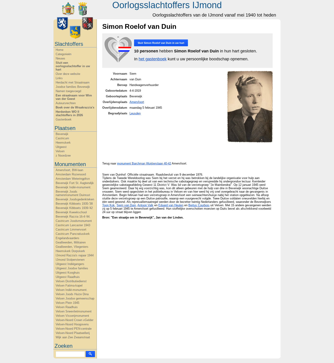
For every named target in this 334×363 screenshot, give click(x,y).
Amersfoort (137, 102)
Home (59, 50)
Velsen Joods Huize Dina (72, 294)
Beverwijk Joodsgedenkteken (75, 199)
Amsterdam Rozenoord (71, 174)
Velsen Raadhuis (67, 307)
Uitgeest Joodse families (72, 268)
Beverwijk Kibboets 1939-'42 (74, 208)
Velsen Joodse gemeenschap (75, 298)
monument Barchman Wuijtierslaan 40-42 (144, 163)
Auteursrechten (66, 103)
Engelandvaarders (67, 238)
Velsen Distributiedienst (71, 281)
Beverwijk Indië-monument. (73, 187)
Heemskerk (63, 142)
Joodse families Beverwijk (73, 86)
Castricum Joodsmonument (74, 221)
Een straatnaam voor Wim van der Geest (74, 97)
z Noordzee (63, 155)
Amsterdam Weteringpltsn (73, 178)
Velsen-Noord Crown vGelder (74, 320)
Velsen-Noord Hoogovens (72, 324)
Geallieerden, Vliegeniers (72, 246)
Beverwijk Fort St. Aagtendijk (75, 183)
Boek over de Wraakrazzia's (75, 107)
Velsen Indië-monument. (71, 290)
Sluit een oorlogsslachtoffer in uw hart (73, 66)
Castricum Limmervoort (71, 229)
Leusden (135, 113)
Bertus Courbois (198, 205)
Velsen (60, 151)
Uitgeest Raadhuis (68, 277)
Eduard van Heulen (170, 205)
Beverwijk (62, 134)
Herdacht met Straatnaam (73, 82)
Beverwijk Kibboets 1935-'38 (74, 203)
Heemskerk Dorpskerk (70, 251)
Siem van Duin (126, 205)
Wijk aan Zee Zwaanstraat (73, 337)
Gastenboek (64, 119)
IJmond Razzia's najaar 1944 (75, 255)
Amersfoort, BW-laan (69, 170)
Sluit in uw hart (161, 43)
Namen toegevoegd (68, 91)
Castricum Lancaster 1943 (73, 225)
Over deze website (68, 74)
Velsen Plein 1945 (67, 302)
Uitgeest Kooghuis (68, 272)
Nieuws (60, 58)
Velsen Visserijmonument (72, 315)
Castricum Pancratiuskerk (73, 233)
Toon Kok (108, 205)
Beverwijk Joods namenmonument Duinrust (73, 193)
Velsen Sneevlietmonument (74, 311)
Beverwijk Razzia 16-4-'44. (73, 216)
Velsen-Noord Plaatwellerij (73, 333)
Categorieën (63, 54)
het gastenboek (153, 59)
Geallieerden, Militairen (71, 242)
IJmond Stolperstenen (70, 259)
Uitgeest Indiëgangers (70, 264)
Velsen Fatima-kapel (69, 285)
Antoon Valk (145, 205)
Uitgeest (61, 147)
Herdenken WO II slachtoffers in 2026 (69, 113)
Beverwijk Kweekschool (71, 212)
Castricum (62, 138)
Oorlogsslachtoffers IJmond (167, 5)
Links (59, 78)
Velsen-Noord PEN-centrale (74, 328)
